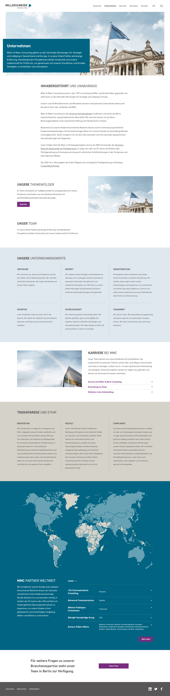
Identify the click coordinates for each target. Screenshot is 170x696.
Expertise (97, 6)
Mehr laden (146, 639)
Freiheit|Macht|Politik (50, 166)
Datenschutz (21, 689)
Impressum (10, 689)
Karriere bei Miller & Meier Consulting (105, 381)
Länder (71, 580)
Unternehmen (110, 6)
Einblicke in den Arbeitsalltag (100, 392)
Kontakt (144, 6)
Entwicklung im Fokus (97, 387)
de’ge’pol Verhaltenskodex (81, 113)
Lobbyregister (34, 689)
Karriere (123, 6)
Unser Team (113, 666)
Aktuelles (134, 6)
